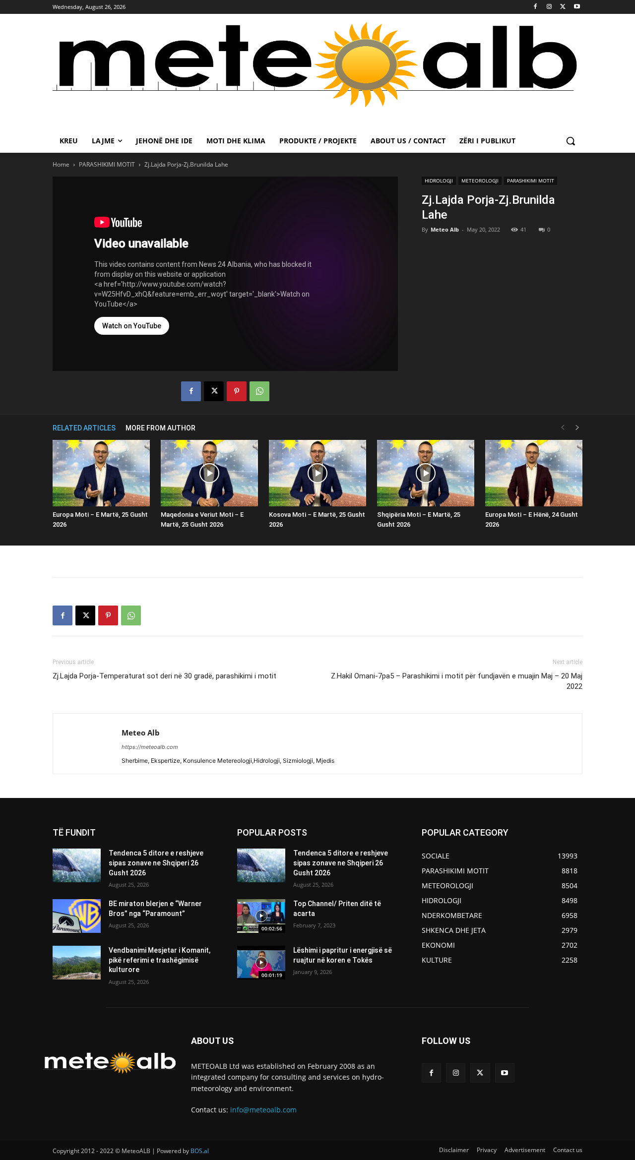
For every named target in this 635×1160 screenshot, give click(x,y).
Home (61, 164)
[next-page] (577, 428)
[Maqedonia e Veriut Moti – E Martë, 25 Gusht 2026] (209, 473)
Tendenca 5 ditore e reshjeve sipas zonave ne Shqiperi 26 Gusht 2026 (156, 862)
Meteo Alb (445, 229)
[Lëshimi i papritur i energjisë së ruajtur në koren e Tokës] (261, 962)
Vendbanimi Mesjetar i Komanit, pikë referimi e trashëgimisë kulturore (159, 960)
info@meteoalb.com (263, 1109)
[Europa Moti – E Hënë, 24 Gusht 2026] (533, 473)
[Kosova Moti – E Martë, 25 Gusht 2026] (317, 473)
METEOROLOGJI (480, 180)
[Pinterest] (237, 391)
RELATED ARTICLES (84, 428)
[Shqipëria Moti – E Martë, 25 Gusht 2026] (425, 473)
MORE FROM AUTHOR (160, 428)
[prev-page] (563, 428)
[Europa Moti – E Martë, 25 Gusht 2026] (101, 473)
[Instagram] (549, 7)
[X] (563, 7)
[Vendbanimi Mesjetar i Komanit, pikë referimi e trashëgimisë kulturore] (77, 962)
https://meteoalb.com (150, 746)
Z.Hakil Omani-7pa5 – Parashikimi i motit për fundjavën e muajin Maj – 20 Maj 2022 (456, 681)
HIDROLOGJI (439, 180)
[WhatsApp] (259, 391)
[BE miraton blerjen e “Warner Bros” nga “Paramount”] (77, 916)
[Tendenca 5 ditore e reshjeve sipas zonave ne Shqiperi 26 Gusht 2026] (77, 865)
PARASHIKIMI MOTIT (107, 164)
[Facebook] (535, 7)
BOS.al (199, 1151)
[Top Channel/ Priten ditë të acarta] (261, 916)
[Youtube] (576, 7)
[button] (570, 141)
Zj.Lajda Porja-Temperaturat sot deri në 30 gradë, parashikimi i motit (164, 676)
